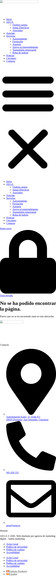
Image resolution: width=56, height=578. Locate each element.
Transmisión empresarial (24, 50)
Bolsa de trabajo (20, 52)
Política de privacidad (16, 547)
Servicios (10, 36)
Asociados (17, 30)
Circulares (11, 58)
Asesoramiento (19, 38)
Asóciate (10, 33)
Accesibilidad (13, 552)
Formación (17, 41)
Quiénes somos (19, 25)
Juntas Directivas (20, 27)
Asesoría (16, 44)
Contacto (10, 61)
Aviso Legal (12, 544)
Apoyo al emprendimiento (25, 47)
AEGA (9, 22)
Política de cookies (15, 549)
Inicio (9, 19)
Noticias (10, 55)
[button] (28, 121)
